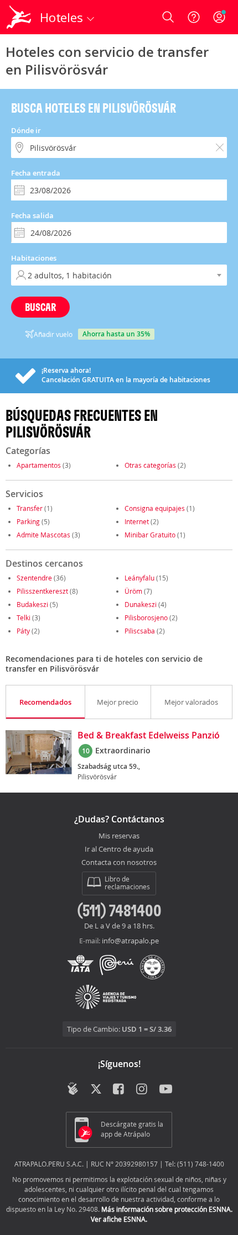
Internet (137, 521)
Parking (28, 521)
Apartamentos (39, 465)
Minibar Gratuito (150, 534)
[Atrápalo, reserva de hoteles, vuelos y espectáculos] (19, 17)
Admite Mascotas (43, 534)
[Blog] (72, 1088)
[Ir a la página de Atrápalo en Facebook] (119, 1089)
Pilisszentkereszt (42, 591)
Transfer (30, 508)
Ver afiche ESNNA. (119, 1219)
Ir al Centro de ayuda (119, 849)
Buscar (40, 307)
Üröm (133, 591)
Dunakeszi (141, 604)
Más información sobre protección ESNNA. (166, 1209)
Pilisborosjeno (146, 617)
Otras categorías (150, 465)
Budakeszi (32, 604)
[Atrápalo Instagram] (142, 1089)
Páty (23, 630)
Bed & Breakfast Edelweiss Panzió (148, 735)
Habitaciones (33, 258)
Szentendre (34, 577)
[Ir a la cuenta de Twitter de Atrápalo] (96, 1089)
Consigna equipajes (155, 508)
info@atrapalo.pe (130, 941)
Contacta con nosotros (119, 862)
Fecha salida (32, 215)
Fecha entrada (35, 173)
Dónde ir (26, 130)
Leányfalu (139, 577)
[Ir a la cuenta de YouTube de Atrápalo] (165, 1089)
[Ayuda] (193, 17)
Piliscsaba (140, 630)
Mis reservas (119, 836)
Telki (23, 617)
